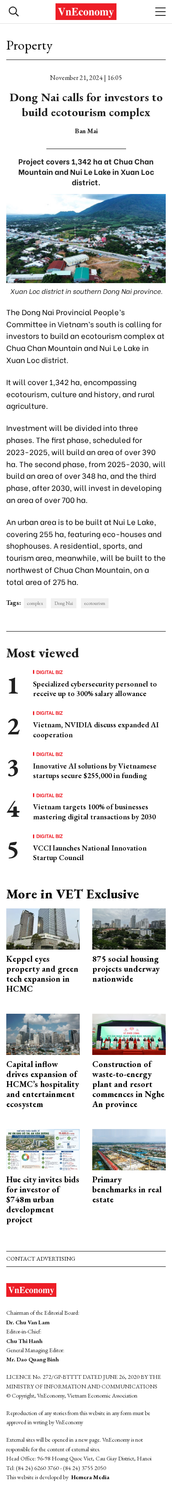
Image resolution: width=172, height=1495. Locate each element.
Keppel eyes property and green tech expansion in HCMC (42, 973)
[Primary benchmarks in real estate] (129, 1148)
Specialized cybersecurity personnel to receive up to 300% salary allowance (95, 688)
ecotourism (94, 603)
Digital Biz (49, 672)
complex (35, 603)
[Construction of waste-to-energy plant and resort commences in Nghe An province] (129, 1033)
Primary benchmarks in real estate (127, 1189)
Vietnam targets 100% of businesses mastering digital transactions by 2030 (94, 811)
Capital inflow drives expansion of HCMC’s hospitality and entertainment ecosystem (42, 1084)
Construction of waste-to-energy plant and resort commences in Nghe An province (128, 1084)
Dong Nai (63, 603)
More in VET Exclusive (72, 894)
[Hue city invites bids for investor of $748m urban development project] (43, 1148)
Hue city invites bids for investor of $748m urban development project (42, 1199)
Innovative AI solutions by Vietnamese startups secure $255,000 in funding (95, 770)
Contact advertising (40, 1258)
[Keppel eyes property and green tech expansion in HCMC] (43, 928)
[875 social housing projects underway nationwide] (129, 928)
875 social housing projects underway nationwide (125, 968)
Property (29, 45)
